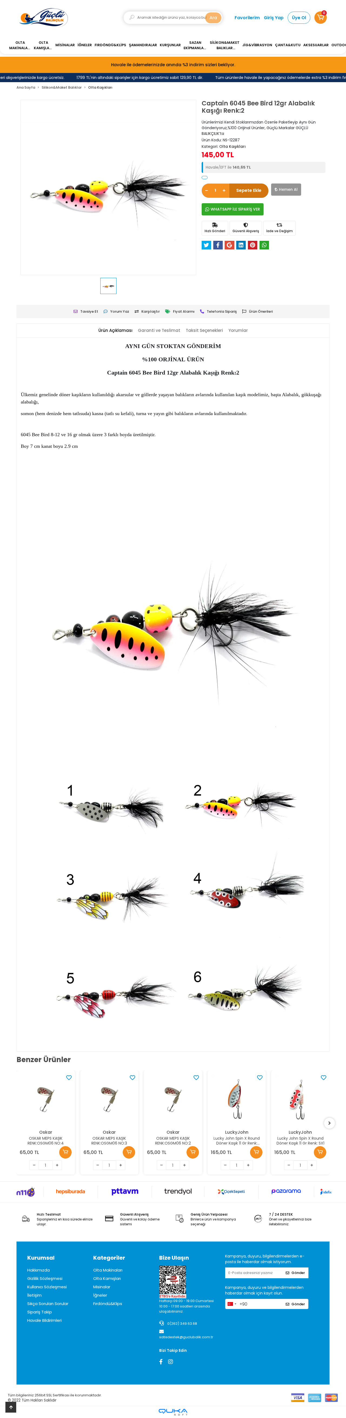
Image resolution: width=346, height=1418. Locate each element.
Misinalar (101, 1287)
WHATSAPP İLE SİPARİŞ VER (235, 209)
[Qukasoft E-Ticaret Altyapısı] (173, 1412)
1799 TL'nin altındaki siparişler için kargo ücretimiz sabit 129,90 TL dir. (129, 77)
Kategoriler (109, 1258)
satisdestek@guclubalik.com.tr (186, 1337)
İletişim (34, 1295)
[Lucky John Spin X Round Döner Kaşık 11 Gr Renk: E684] (173, 1100)
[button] (320, 17)
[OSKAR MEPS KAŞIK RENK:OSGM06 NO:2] (109, 1100)
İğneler (100, 1295)
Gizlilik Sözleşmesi (44, 1278)
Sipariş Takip (39, 1312)
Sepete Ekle (248, 190)
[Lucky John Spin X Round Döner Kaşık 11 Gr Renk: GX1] (301, 1100)
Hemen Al (288, 189)
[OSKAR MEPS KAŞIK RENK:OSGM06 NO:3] (46, 1100)
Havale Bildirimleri (44, 1320)
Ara (213, 18)
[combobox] (231, 1304)
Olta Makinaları (107, 1270)
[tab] (115, 330)
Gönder (298, 1272)
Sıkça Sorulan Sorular (47, 1303)
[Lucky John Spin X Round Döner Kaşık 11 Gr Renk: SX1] (237, 1100)
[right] (329, 1123)
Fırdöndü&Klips (107, 1303)
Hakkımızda (38, 1270)
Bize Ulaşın (174, 1258)
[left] (16, 1123)
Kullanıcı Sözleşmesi (47, 1287)
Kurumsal (41, 1258)
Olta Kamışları (107, 1278)
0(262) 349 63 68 (182, 1323)
